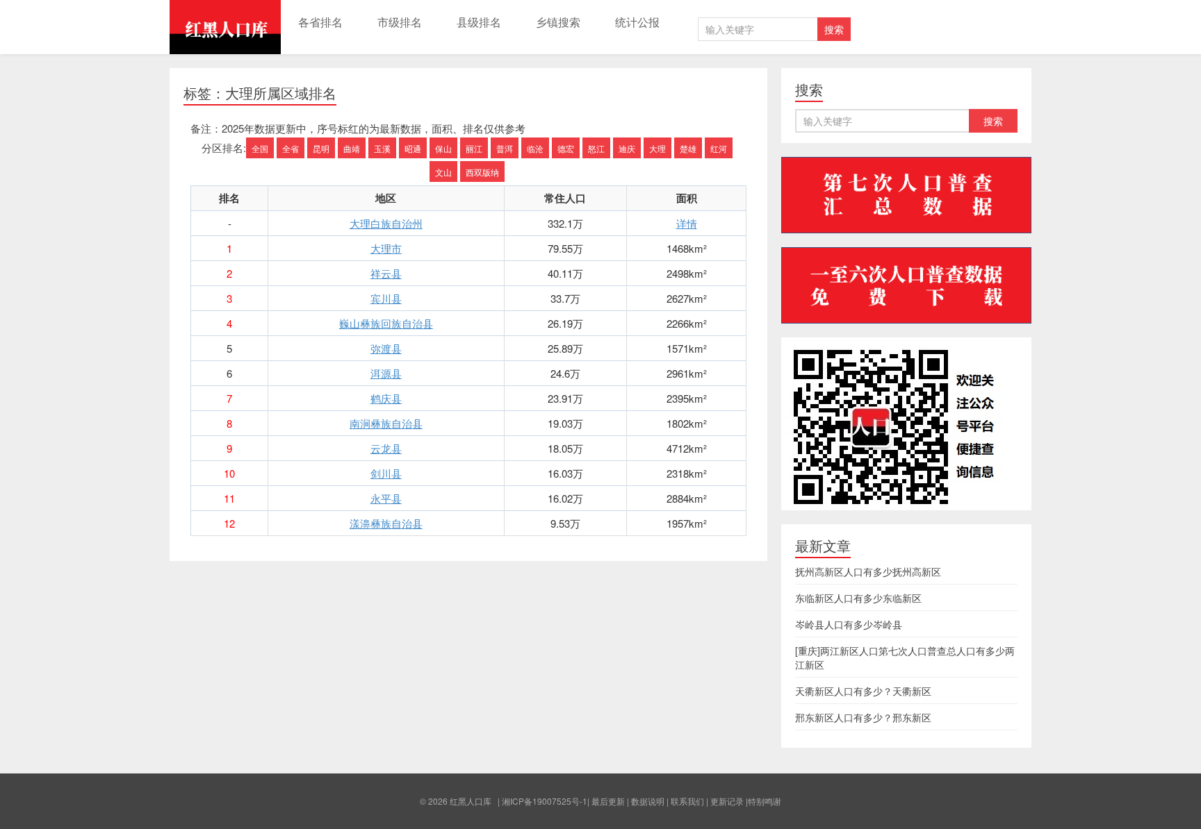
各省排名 (320, 22)
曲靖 (351, 148)
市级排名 (399, 22)
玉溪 (382, 148)
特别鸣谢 (764, 801)
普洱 (504, 148)
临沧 (535, 148)
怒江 (596, 148)
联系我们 (687, 801)
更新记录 (727, 801)
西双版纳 (482, 172)
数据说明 (647, 801)
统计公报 (637, 22)
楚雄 (688, 148)
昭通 (413, 148)
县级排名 (479, 22)
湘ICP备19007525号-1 (544, 801)
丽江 (474, 148)
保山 (443, 148)
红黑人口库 (225, 27)
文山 (443, 172)
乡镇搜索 (558, 22)
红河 (718, 148)
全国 (260, 148)
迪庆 (627, 148)
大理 (657, 148)
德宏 (565, 148)
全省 (290, 148)
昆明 (321, 148)
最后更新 (608, 801)
